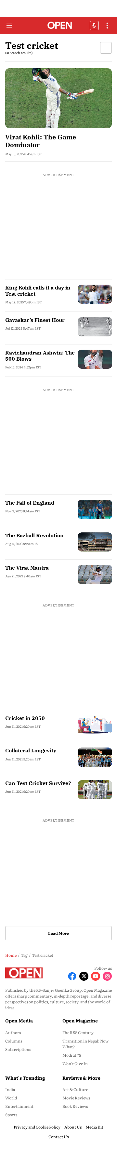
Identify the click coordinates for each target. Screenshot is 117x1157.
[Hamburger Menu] (9, 25)
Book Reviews (75, 1106)
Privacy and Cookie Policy (37, 1127)
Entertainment (19, 1106)
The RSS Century (78, 1032)
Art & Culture (75, 1089)
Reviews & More (81, 1078)
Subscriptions (18, 1049)
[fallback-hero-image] (58, 98)
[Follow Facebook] (72, 976)
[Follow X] (83, 976)
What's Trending (25, 1078)
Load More (58, 933)
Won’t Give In (75, 1063)
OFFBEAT (94, 25)
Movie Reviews (76, 1098)
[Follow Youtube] (95, 976)
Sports (11, 1115)
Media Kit (94, 1127)
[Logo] (58, 25)
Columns (13, 1041)
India (10, 1089)
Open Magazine (80, 1020)
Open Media (19, 1020)
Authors (13, 1032)
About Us (73, 1127)
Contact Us (58, 1137)
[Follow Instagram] (107, 976)
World (11, 1098)
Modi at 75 (71, 1055)
